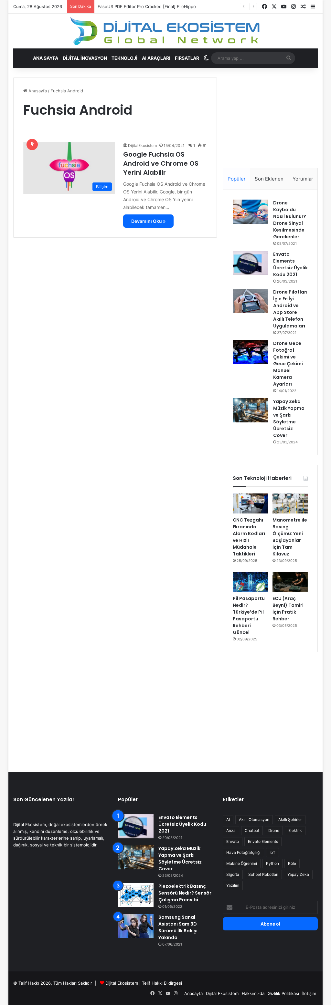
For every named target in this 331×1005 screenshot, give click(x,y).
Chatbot (252, 830)
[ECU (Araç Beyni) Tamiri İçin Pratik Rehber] (290, 582)
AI (228, 819)
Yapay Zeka (298, 874)
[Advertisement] (270, 118)
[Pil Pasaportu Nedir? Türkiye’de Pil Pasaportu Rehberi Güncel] (250, 582)
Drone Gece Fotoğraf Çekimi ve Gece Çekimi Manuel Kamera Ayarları (288, 363)
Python (272, 863)
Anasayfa (37, 90)
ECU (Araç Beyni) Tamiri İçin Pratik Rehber (288, 608)
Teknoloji (124, 58)
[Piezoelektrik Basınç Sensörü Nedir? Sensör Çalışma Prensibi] (136, 895)
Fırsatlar (187, 58)
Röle (292, 863)
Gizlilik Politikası (283, 993)
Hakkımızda (253, 993)
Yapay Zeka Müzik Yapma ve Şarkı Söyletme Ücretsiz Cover (288, 418)
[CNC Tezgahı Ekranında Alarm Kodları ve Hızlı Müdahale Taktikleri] (250, 503)
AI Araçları (156, 58)
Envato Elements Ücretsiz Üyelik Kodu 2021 (290, 264)
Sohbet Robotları (263, 874)
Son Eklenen (269, 179)
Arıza (231, 830)
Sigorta (232, 874)
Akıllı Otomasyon (254, 819)
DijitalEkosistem (142, 145)
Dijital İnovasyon (85, 58)
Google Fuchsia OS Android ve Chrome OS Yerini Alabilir (160, 163)
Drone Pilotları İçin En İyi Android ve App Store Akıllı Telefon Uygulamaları (290, 309)
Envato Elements (263, 841)
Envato (232, 841)
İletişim (309, 993)
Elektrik (295, 830)
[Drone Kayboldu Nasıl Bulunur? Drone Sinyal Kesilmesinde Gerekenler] (250, 212)
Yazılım (232, 885)
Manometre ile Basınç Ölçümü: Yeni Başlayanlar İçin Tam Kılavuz (289, 537)
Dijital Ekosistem (121, 983)
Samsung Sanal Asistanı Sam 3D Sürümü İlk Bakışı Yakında (178, 927)
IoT (272, 852)
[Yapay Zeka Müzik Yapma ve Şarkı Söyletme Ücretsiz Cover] (250, 410)
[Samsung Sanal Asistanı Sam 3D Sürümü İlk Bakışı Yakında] (136, 926)
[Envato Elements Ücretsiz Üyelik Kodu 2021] (250, 263)
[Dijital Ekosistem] (165, 31)
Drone (273, 830)
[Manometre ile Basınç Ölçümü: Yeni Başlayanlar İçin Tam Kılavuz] (290, 503)
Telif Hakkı (152, 983)
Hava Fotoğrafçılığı (243, 852)
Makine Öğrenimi (241, 863)
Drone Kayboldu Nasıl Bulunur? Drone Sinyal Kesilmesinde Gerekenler (289, 220)
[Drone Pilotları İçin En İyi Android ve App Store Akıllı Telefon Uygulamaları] (250, 301)
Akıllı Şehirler (290, 819)
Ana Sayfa (45, 58)
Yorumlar (303, 179)
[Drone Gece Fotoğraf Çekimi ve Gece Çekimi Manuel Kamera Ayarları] (250, 352)
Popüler (237, 179)
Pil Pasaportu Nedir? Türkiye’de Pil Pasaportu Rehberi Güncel (249, 615)
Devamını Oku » (148, 221)
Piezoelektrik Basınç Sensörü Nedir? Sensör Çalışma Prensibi (184, 893)
